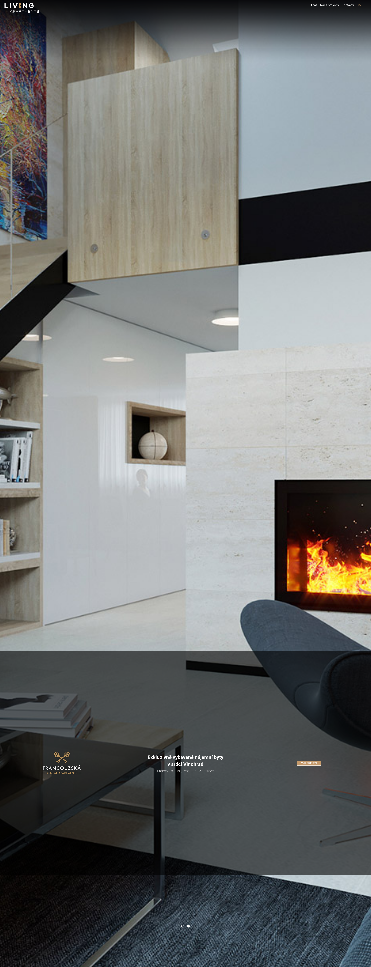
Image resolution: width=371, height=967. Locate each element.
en (359, 5)
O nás (313, 5)
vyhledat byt (309, 763)
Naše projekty (329, 5)
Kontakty (348, 5)
